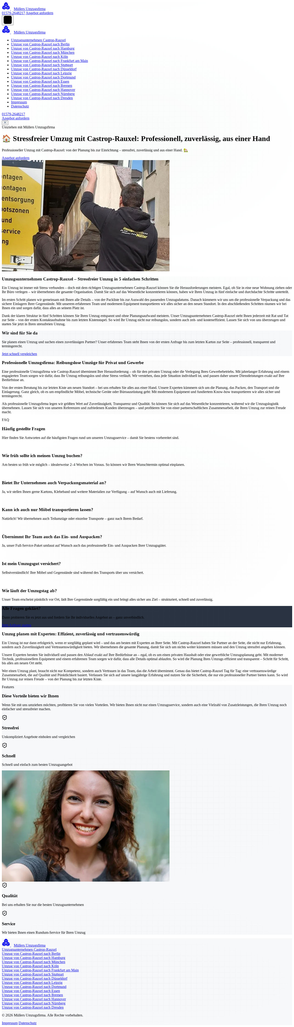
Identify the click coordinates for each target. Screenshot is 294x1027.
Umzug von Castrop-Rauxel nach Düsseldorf (43, 69)
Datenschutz (20, 106)
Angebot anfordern (39, 13)
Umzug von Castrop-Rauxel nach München (42, 52)
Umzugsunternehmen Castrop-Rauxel (38, 40)
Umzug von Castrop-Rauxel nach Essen (40, 81)
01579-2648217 (13, 13)
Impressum (19, 102)
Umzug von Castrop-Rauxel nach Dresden (42, 98)
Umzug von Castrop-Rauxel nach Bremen (41, 86)
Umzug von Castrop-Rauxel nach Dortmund (43, 77)
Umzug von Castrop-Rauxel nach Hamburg (42, 48)
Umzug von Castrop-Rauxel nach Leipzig (41, 73)
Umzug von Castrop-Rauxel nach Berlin (40, 44)
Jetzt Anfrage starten (16, 625)
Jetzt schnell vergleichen (19, 354)
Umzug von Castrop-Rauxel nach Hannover (43, 90)
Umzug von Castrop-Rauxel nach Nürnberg (43, 94)
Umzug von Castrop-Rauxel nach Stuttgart (42, 65)
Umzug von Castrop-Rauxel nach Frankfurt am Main (49, 61)
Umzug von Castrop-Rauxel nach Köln (39, 57)
